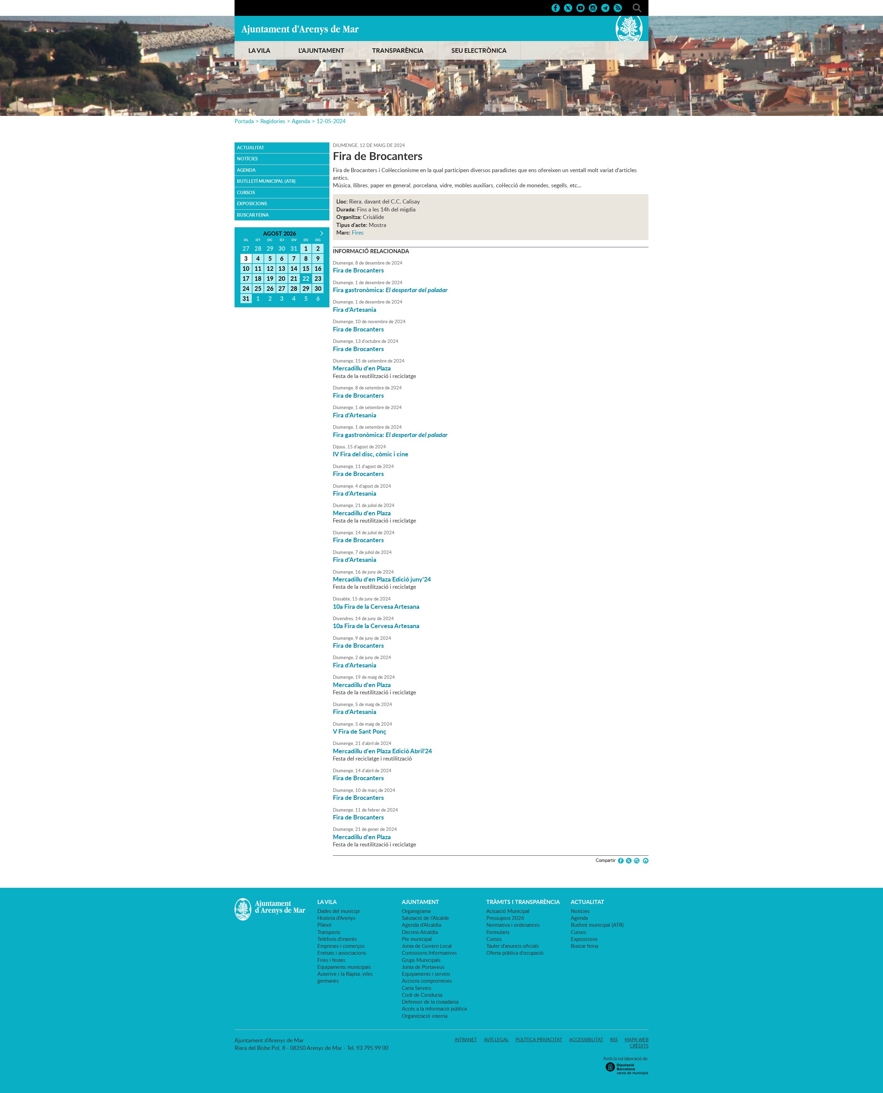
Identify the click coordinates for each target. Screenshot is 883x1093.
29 (305, 288)
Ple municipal (417, 938)
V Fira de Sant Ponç (359, 731)
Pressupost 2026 (505, 917)
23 (318, 278)
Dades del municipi (338, 910)
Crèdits (639, 1046)
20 (281, 278)
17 (245, 278)
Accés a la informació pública (434, 1008)
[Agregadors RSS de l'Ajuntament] (617, 7)
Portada (244, 121)
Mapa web (636, 1039)
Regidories (272, 121)
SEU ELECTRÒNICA (479, 50)
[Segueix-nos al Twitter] (568, 7)
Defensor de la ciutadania (430, 1001)
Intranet (466, 1039)
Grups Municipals (421, 959)
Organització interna (424, 1015)
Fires (358, 232)
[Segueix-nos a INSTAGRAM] (592, 7)
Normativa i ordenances (512, 924)
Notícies (247, 159)
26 (270, 288)
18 (258, 278)
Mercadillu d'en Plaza (362, 368)
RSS (614, 1039)
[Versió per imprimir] (644, 861)
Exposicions (252, 203)
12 (270, 268)
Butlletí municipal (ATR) (266, 181)
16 (318, 268)
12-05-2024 (331, 121)
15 (305, 268)
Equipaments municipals (344, 966)
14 (293, 268)
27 (281, 288)
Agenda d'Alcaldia (421, 924)
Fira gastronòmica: (390, 289)
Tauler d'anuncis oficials (512, 945)
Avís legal (496, 1039)
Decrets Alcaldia (420, 931)
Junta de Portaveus (423, 966)
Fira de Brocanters (358, 270)
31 (245, 298)
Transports (328, 931)
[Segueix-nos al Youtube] (580, 7)
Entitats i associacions (341, 952)
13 (281, 268)
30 (318, 288)
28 (293, 288)
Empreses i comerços (341, 945)
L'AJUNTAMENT (321, 50)
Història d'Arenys (336, 917)
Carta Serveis (416, 987)
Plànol (324, 924)
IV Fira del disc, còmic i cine (370, 453)
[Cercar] (637, 7)
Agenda (301, 121)
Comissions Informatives (429, 952)
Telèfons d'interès (337, 938)
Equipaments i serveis (426, 973)
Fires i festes (331, 959)
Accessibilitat (586, 1039)
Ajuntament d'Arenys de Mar (300, 29)
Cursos (246, 192)
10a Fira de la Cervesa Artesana (376, 606)
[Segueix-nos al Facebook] (555, 7)
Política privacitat (539, 1039)
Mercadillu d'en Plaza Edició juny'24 (382, 579)
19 (270, 278)
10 (245, 268)
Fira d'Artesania (354, 309)
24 (245, 288)
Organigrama (416, 910)
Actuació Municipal (507, 910)
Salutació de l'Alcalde (425, 917)
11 (258, 268)
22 (305, 278)
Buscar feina (253, 215)
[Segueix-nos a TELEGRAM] (605, 7)
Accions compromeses (427, 980)
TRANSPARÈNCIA (398, 50)
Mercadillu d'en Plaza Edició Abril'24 (382, 750)
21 (293, 278)
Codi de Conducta (422, 994)
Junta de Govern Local (427, 945)
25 (258, 288)
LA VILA (259, 50)
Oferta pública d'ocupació (515, 952)
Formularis (497, 931)
